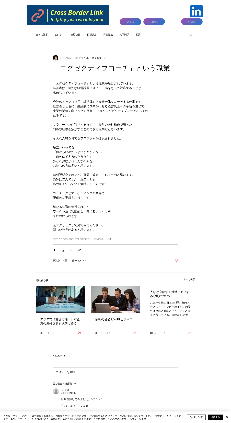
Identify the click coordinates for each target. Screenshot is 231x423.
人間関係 (124, 34)
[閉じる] (227, 417)
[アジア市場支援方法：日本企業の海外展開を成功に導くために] (60, 299)
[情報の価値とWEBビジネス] (115, 299)
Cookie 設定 (196, 417)
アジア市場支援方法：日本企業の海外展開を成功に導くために (60, 322)
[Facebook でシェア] (54, 250)
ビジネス (59, 34)
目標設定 (92, 34)
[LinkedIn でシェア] (71, 250)
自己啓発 (75, 34)
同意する (215, 417)
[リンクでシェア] (79, 250)
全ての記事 (42, 34)
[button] (190, 34)
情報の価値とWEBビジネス (113, 319)
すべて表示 (189, 279)
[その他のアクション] (176, 58)
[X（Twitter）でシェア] (62, 250)
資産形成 (108, 34)
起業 (138, 34)
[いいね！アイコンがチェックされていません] (63, 406)
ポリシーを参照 (138, 418)
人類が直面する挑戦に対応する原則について (170, 294)
